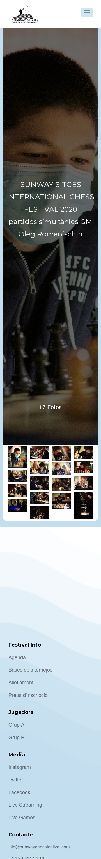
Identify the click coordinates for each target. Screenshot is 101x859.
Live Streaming (25, 804)
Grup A (16, 724)
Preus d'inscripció (28, 694)
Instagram (19, 766)
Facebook (19, 792)
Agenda (17, 657)
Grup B (16, 737)
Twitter (15, 779)
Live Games (21, 817)
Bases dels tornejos (30, 669)
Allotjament (20, 682)
